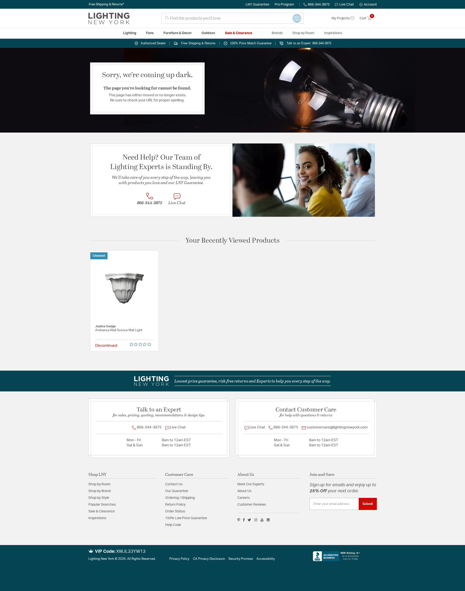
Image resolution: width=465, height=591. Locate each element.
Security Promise (240, 559)
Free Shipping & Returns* (106, 4)
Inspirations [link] (333, 33)
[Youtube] (262, 520)
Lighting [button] (129, 33)
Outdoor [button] (208, 33)
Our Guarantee (176, 491)
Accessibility (265, 559)
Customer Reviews (251, 504)
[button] (368, 4)
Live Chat (346, 4)
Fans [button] (150, 33)
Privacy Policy (179, 559)
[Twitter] (249, 520)
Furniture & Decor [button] (177, 33)
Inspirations (97, 518)
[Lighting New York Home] (109, 18)
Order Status (175, 511)
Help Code (173, 525)
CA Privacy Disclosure (209, 559)
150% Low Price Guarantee (186, 518)
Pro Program (284, 4)
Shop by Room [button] (303, 33)
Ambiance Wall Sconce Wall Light (118, 330)
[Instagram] (256, 520)
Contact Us (174, 484)
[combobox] (232, 18)
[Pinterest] (238, 520)
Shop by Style (98, 498)
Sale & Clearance (101, 511)
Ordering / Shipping (180, 498)
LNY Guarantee (257, 4)
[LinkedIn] (268, 520)
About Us (244, 491)
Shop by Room (99, 484)
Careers (243, 498)
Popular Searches (102, 504)
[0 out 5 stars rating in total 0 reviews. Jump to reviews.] (142, 344)
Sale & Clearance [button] (238, 33)
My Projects (341, 18)
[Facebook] (244, 520)
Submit (368, 504)
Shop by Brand (99, 491)
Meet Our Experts (250, 484)
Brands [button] (277, 33)
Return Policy (175, 504)
